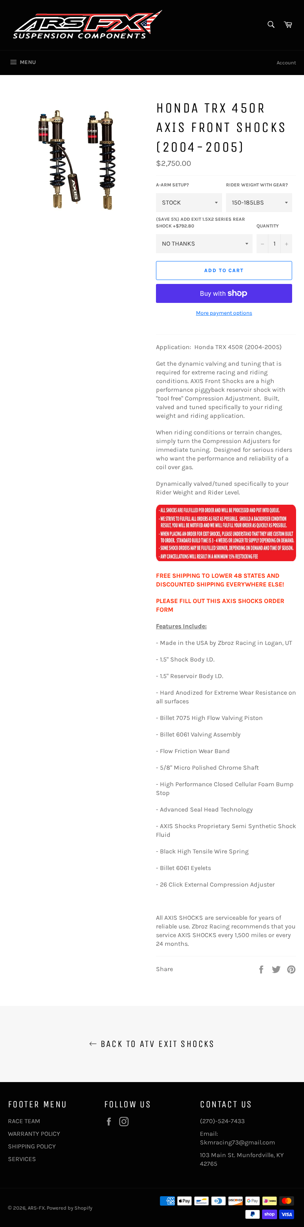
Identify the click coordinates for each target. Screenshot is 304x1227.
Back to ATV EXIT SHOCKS (156, 1043)
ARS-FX (36, 1208)
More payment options (224, 313)
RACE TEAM (24, 1121)
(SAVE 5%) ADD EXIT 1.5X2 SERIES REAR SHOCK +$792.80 (200, 222)
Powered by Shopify (69, 1208)
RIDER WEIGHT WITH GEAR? (257, 185)
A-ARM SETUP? (172, 185)
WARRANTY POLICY (34, 1133)
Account (286, 63)
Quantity (267, 226)
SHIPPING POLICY (32, 1146)
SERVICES (22, 1159)
